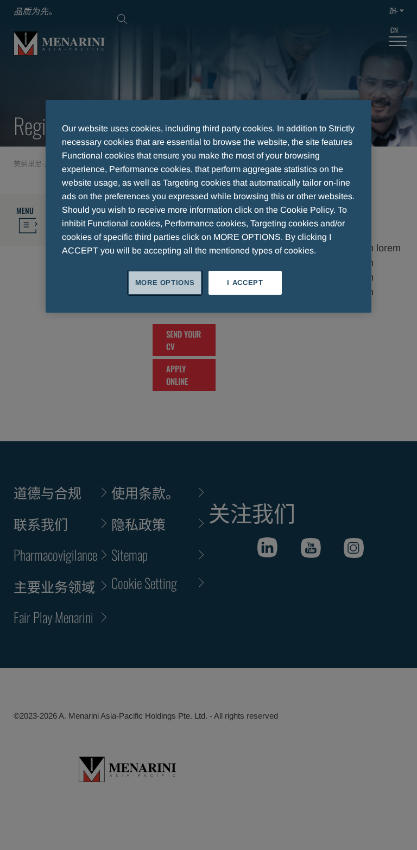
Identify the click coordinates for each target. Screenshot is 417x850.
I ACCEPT (245, 282)
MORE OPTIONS (165, 282)
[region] (208, 206)
